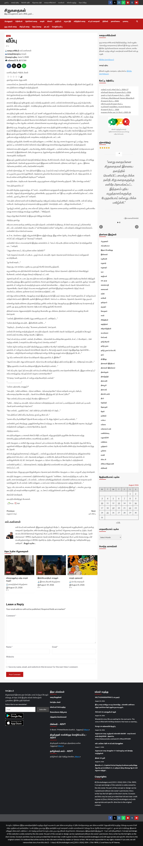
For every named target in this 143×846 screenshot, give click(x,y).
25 (108, 512)
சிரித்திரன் (104, 320)
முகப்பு (6, 2)
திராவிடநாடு (105, 394)
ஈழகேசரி (104, 259)
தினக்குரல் (104, 372)
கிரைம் (49, 21)
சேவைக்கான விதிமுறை (58, 712)
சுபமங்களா (104, 333)
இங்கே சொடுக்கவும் (106, 59)
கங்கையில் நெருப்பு (109, 726)
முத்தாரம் (104, 446)
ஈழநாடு (103, 263)
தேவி (103, 411)
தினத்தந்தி (105, 376)
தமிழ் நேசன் (105, 341)
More (86, 729)
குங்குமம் (104, 302)
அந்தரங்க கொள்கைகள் (58, 717)
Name (9, 647)
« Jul (118, 522)
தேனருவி (104, 407)
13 (119, 503)
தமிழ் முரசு (104, 346)
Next (137, 227)
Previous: (12, 512)
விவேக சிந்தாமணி (107, 464)
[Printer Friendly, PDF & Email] (14, 503)
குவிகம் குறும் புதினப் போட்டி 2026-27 (114, 89)
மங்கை (103, 424)
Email (55, 647)
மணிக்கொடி (105, 433)
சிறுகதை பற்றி (37, 2)
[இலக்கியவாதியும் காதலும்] (51, 565)
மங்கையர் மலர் (106, 429)
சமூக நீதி (67, 21)
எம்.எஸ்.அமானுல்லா (116, 743)
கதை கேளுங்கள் (56, 697)
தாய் (102, 355)
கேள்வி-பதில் (25, 2)
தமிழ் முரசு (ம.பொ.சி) (108, 350)
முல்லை (103, 451)
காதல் (42, 21)
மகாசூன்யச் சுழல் (110, 712)
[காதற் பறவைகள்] (82, 565)
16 (136, 503)
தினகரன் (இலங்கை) (108, 368)
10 (102, 503)
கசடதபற (104, 280)
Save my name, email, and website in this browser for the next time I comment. (43, 667)
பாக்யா (103, 420)
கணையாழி (105, 285)
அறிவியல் (18, 21)
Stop (119, 222)
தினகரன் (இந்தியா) (108, 363)
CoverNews (104, 842)
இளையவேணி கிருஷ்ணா (50, 581)
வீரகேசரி (104, 468)
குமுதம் (103, 307)
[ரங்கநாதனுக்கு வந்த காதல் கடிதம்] (19, 565)
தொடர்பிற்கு (83, 2)
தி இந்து (104, 359)
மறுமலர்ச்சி (105, 437)
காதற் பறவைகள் (76, 578)
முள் (103, 758)
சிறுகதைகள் (15, 10)
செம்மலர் (104, 337)
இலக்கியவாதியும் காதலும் (48, 578)
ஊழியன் (104, 276)
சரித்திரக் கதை (79, 21)
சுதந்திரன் (104, 324)
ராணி (103, 455)
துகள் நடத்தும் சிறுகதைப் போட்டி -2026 (115, 95)
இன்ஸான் (104, 254)
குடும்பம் (58, 21)
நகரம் (118, 697)
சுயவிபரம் (61, 2)
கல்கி (103, 294)
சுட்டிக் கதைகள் (94, 21)
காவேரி (103, 298)
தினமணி (104, 381)
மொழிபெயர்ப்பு (57, 27)
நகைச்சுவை (115, 21)
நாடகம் (46, 27)
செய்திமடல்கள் (55, 702)
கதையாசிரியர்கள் (50, 2)
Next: (92, 512)
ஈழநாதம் (104, 267)
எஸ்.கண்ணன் (25, 50)
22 (130, 508)
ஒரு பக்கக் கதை (10, 27)
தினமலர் (104, 389)
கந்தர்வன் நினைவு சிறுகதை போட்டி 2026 (116, 92)
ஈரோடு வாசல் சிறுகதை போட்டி (112, 104)
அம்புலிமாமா (105, 246)
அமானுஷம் (8, 21)
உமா (102, 272)
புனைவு (125, 21)
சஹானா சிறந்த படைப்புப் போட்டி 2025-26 (116, 112)
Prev (101, 227)
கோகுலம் (104, 311)
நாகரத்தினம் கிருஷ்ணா (17, 584)
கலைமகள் (104, 289)
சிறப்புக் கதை (24, 27)
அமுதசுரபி (104, 241)
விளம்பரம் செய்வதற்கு (58, 707)
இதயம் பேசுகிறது (107, 250)
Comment (11, 615)
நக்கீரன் (103, 416)
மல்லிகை (104, 442)
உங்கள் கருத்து (71, 2)
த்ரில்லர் (105, 21)
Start (118, 222)
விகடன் (103, 459)
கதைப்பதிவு (15, 2)
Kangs (97, 726)
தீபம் (102, 398)
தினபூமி (104, 385)
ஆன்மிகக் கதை (31, 21)
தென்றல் (104, 403)
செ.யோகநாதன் (77, 581)
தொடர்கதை (36, 27)
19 (113, 508)
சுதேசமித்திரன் (106, 328)
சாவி (102, 315)
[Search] (137, 21)
